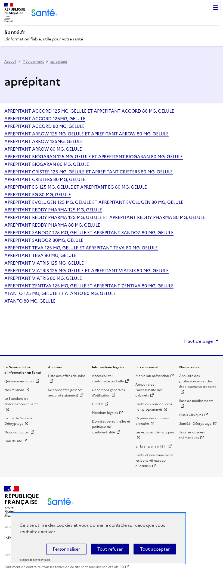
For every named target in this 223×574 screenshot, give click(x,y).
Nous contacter (16, 432)
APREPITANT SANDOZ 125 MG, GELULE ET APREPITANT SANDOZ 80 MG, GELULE (89, 232)
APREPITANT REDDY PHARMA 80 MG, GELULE (52, 225)
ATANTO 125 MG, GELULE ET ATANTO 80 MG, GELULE (60, 293)
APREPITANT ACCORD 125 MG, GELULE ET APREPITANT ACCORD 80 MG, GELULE (89, 111)
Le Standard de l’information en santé (21, 401)
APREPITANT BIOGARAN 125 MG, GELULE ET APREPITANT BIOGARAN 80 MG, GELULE (93, 156)
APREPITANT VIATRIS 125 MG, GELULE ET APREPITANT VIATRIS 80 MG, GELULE (86, 270)
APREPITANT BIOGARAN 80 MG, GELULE (46, 164)
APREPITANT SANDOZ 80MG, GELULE (43, 240)
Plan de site (13, 441)
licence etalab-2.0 (110, 567)
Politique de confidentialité (34, 560)
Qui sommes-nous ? (19, 381)
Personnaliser (66, 549)
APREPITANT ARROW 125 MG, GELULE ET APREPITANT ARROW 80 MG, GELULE (86, 134)
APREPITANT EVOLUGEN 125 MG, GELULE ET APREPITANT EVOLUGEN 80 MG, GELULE (93, 202)
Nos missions (14, 390)
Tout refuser (110, 549)
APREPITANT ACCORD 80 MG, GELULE (44, 126)
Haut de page (198, 341)
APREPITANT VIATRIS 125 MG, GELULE (44, 263)
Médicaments (33, 61)
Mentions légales (105, 412)
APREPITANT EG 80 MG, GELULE (37, 194)
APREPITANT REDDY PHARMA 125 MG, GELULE (53, 210)
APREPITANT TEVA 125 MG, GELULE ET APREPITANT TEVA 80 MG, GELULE (81, 248)
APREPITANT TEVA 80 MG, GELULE (40, 255)
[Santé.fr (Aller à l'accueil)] (60, 501)
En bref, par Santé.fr (151, 446)
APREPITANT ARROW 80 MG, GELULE (43, 149)
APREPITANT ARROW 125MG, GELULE (43, 141)
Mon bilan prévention (152, 375)
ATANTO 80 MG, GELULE (29, 301)
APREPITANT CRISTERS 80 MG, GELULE (44, 179)
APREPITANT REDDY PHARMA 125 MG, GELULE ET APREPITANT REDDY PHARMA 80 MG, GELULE (104, 217)
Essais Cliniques (191, 415)
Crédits (97, 404)
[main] (111, 186)
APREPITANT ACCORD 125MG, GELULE (44, 118)
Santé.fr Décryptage (195, 423)
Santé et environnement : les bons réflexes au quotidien (155, 460)
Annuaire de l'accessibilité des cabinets (148, 390)
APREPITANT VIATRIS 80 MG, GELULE (43, 278)
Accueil (10, 61)
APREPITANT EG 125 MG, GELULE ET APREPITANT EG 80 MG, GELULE (75, 187)
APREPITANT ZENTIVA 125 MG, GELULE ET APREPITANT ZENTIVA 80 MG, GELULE (89, 286)
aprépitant (58, 61)
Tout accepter (155, 549)
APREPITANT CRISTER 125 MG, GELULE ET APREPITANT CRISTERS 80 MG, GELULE (88, 172)
